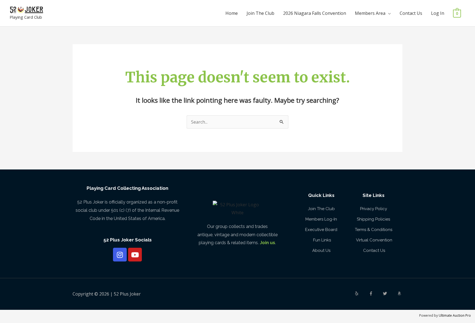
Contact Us (411, 13)
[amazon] (400, 293)
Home (231, 13)
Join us (267, 242)
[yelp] (361, 293)
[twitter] (389, 293)
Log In (437, 13)
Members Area (370, 13)
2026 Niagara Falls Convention (314, 13)
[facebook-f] (375, 293)
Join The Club (260, 13)
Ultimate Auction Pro (455, 315)
